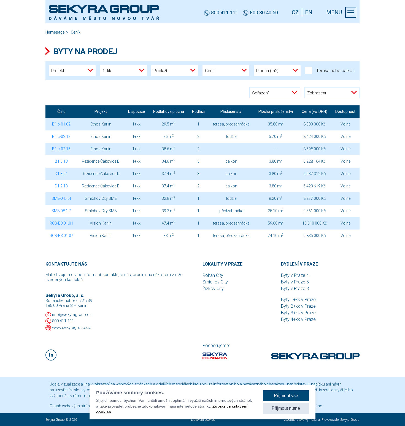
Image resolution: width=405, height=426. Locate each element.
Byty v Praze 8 (295, 288)
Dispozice (136, 111)
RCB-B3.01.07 (61, 235)
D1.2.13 (61, 186)
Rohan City (212, 275)
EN (308, 12)
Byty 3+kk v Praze (298, 312)
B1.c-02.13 (61, 136)
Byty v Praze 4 (295, 275)
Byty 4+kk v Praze (298, 319)
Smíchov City (215, 282)
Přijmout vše (286, 395)
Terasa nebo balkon (335, 70)
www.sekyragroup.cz (71, 327)
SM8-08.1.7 (61, 211)
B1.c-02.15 (61, 149)
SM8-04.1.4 (61, 198)
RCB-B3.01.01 (61, 223)
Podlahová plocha (168, 111)
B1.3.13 (61, 161)
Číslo (61, 111)
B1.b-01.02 (61, 124)
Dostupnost (345, 111)
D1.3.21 (61, 173)
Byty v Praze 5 (295, 282)
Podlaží (198, 111)
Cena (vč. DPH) (314, 111)
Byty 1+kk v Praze (298, 299)
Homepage (55, 32)
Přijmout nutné (286, 408)
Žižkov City (213, 288)
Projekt (100, 111)
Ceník (75, 32)
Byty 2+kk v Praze (298, 306)
